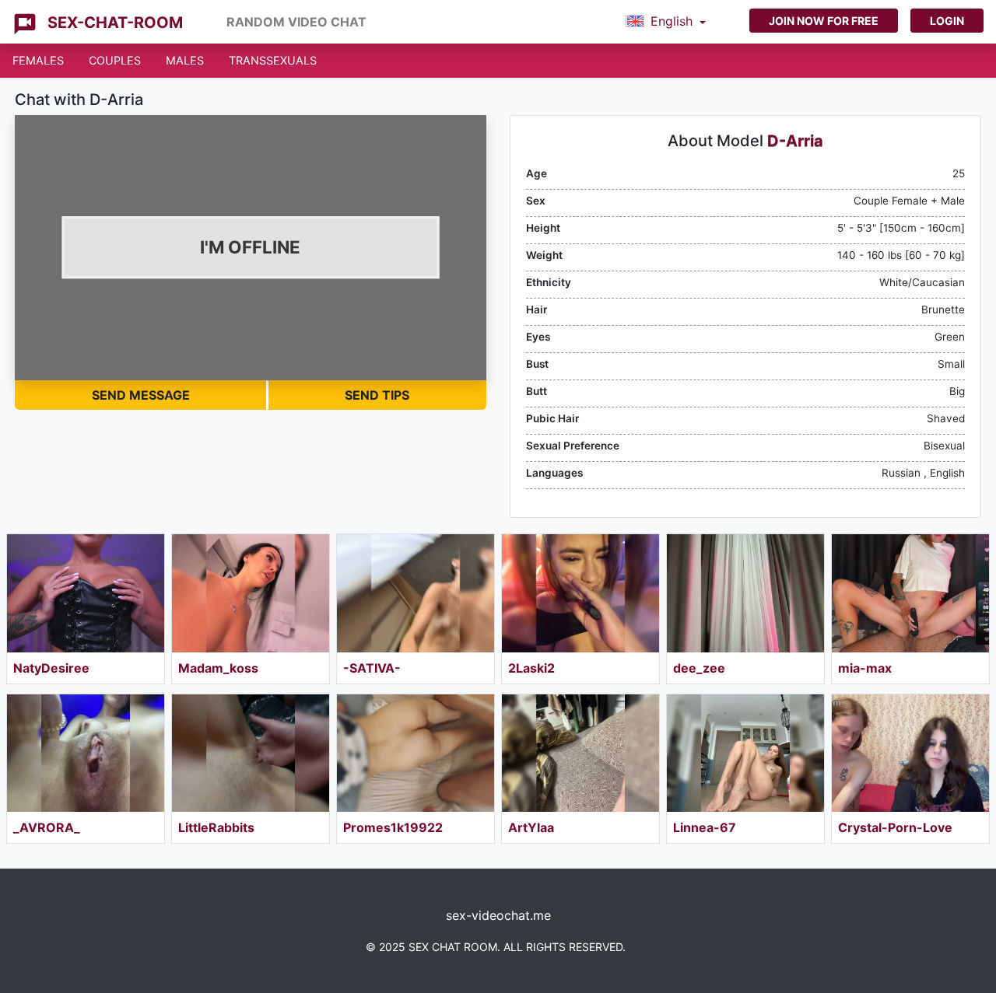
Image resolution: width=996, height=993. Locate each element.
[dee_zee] (745, 593)
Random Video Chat (296, 22)
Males (185, 60)
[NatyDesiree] (85, 593)
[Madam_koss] (250, 593)
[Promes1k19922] (415, 753)
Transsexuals (273, 60)
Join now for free (824, 20)
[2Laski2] (580, 593)
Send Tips (377, 395)
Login (947, 20)
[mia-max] (910, 593)
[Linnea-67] (745, 753)
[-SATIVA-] (415, 593)
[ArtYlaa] (580, 753)
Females (38, 60)
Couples (115, 60)
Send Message (141, 395)
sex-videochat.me (498, 915)
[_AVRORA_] (85, 753)
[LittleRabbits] (250, 753)
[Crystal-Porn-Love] (910, 753)
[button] (665, 21)
